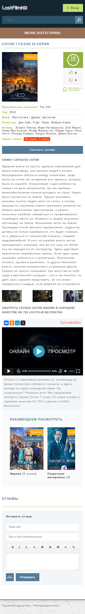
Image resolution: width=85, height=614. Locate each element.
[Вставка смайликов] (65, 547)
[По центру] (50, 547)
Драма (35, 117)
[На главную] (15, 8)
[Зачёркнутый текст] (34, 547)
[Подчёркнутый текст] (26, 547)
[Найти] (79, 20)
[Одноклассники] (11, 323)
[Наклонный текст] (20, 547)
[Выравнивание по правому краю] (58, 547)
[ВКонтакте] (6, 323)
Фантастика (20, 117)
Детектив (49, 117)
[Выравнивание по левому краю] (42, 547)
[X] (23, 323)
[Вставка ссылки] (73, 547)
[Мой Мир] (17, 323)
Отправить (27, 577)
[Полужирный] (12, 547)
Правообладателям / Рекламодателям (30, 605)
